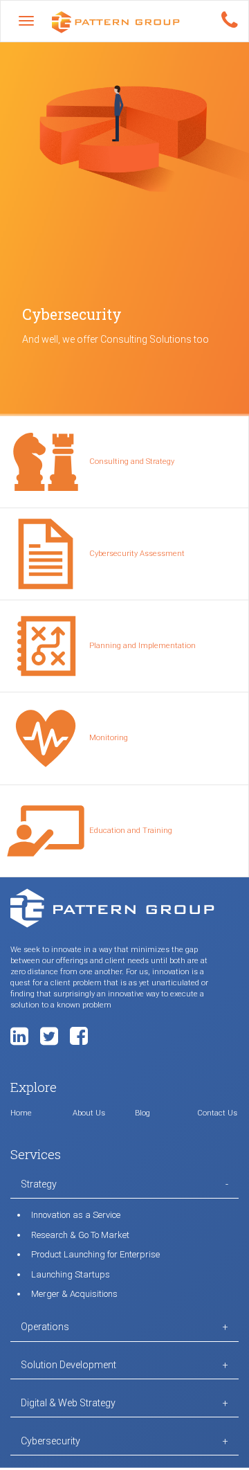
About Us (89, 1113)
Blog (142, 1113)
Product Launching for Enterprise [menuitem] (95, 1254)
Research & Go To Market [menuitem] (80, 1235)
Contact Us (217, 1113)
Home (21, 1113)
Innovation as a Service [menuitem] (75, 1215)
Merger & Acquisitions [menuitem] (74, 1294)
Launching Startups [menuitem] (70, 1274)
